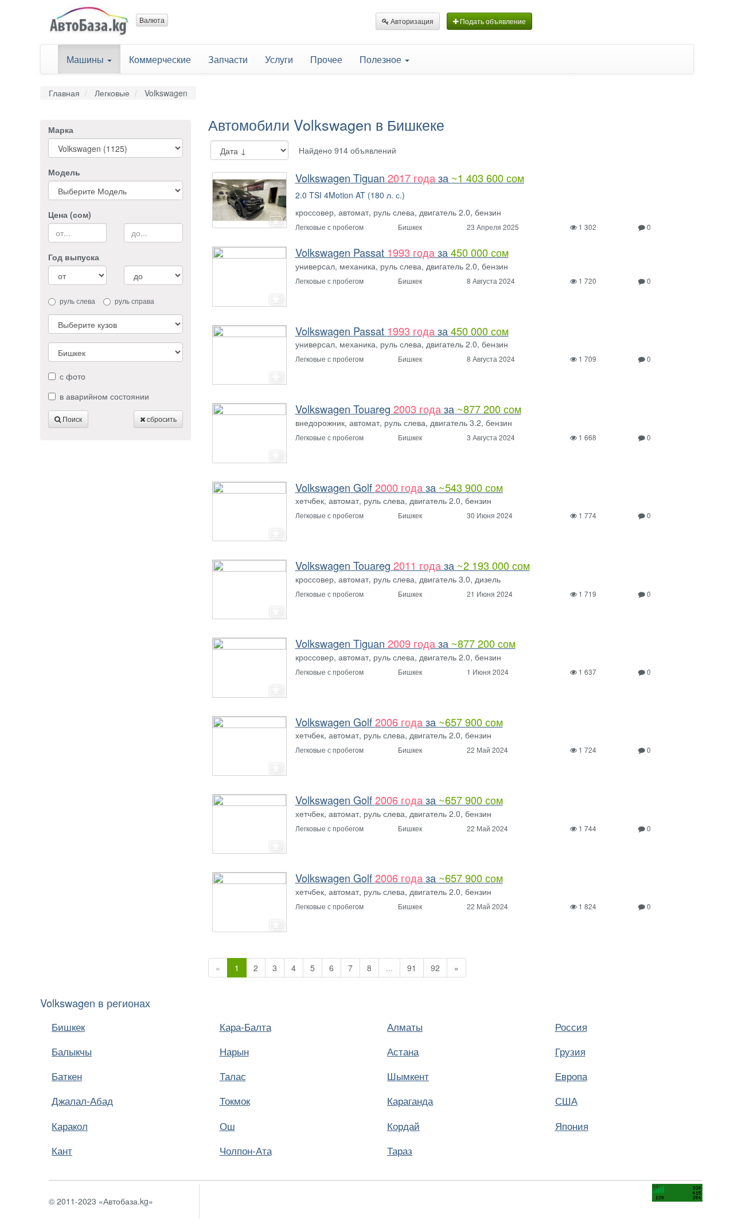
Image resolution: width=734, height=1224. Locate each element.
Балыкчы (72, 1051)
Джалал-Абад (82, 1100)
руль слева (77, 301)
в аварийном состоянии (104, 396)
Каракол (70, 1126)
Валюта (152, 20)
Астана (403, 1051)
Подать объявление (492, 21)
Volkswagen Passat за (402, 252)
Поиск (71, 419)
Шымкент (408, 1076)
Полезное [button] (382, 59)
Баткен (67, 1076)
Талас (233, 1076)
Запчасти (228, 59)
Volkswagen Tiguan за (409, 177)
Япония (571, 1126)
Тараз (399, 1150)
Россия (571, 1026)
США (566, 1100)
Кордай (403, 1126)
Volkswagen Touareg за (408, 408)
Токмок (235, 1100)
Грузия (570, 1051)
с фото (72, 376)
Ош (227, 1126)
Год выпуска (73, 257)
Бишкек (68, 1026)
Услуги (279, 59)
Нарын (234, 1051)
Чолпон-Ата (246, 1150)
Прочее (326, 59)
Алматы (405, 1026)
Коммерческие (160, 59)
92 (435, 967)
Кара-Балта (245, 1026)
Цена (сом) (69, 214)
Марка (60, 129)
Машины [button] (86, 59)
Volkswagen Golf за (399, 487)
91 (411, 967)
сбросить (161, 419)
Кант (62, 1150)
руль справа (134, 301)
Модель (64, 172)
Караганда (410, 1100)
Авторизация (411, 21)
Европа (571, 1076)
